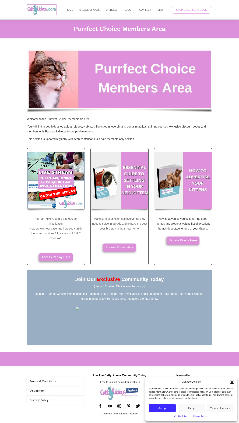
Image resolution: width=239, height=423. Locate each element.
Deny (191, 408)
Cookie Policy (180, 416)
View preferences (220, 408)
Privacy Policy (200, 416)
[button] (232, 381)
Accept (162, 408)
